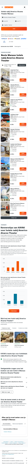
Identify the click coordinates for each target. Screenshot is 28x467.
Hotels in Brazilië (5, 442)
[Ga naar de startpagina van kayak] (9, 7)
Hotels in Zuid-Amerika (18, 441)
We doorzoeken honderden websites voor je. (12, 460)
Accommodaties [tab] (6, 423)
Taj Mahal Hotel (14, 114)
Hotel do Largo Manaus (16, 99)
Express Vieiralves (15, 129)
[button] (2, 7)
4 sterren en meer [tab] (6, 328)
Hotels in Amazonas (13, 442)
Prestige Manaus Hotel (16, 173)
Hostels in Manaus (7, 431)
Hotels (11, 441)
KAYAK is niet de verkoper (8, 458)
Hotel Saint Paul (14, 70)
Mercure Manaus (14, 188)
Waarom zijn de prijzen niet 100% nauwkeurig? (13, 463)
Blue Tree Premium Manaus (17, 203)
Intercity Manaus (14, 84)
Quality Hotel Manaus (15, 144)
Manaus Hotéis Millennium (17, 159)
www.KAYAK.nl (6, 441)
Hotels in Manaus (21, 442)
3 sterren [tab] (14, 328)
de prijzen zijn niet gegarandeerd (8, 454)
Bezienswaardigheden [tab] (18, 423)
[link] (14, 311)
